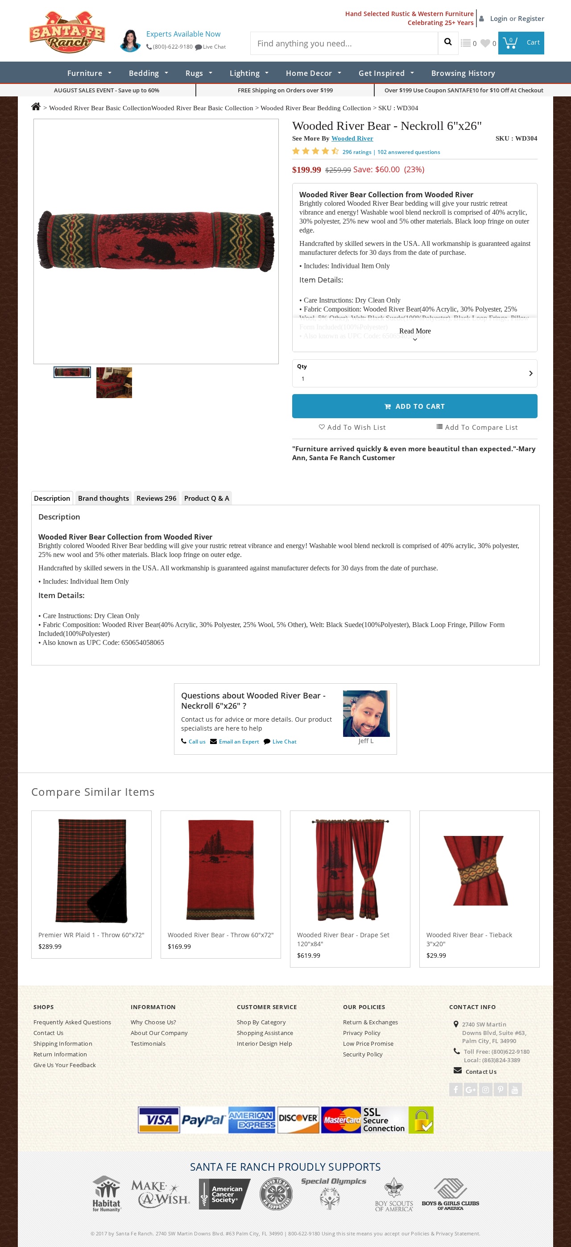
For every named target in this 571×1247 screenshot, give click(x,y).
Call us (197, 741)
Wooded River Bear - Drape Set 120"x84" (343, 939)
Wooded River (352, 138)
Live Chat (214, 46)
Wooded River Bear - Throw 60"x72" (221, 935)
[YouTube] (515, 1089)
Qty (302, 366)
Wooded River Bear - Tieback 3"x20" (469, 939)
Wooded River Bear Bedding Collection (316, 108)
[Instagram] (485, 1089)
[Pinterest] (500, 1089)
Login (499, 18)
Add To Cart (419, 406)
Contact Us (481, 1072)
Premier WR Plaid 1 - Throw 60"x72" (91, 935)
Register (531, 18)
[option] (156, 241)
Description (52, 498)
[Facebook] (456, 1089)
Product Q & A (206, 498)
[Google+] (470, 1089)
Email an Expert (239, 741)
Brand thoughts (103, 498)
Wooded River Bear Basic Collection (100, 108)
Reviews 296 (157, 498)
